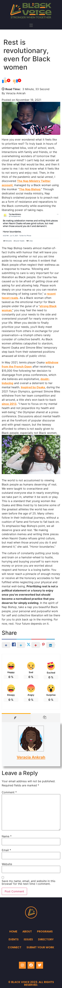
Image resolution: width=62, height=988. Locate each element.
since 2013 (9, 404)
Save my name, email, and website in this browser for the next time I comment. (28, 882)
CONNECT (14, 947)
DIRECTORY (46, 939)
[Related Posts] (45, 717)
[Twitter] (39, 965)
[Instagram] (22, 965)
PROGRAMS (45, 931)
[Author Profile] (16, 717)
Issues (28, 939)
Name (7, 836)
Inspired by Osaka (33, 387)
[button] (31, 25)
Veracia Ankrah (31, 757)
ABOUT (27, 931)
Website (7, 864)
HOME (13, 931)
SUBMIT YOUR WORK (40, 947)
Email (6, 850)
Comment (9, 792)
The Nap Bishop (29, 189)
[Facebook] (31, 965)
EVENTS (14, 939)
